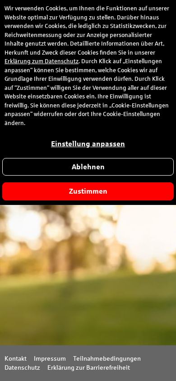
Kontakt (16, 358)
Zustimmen (88, 191)
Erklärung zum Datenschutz (42, 61)
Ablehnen (88, 167)
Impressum (50, 358)
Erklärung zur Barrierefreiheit (88, 367)
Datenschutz (22, 367)
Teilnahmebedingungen (107, 358)
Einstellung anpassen (88, 144)
